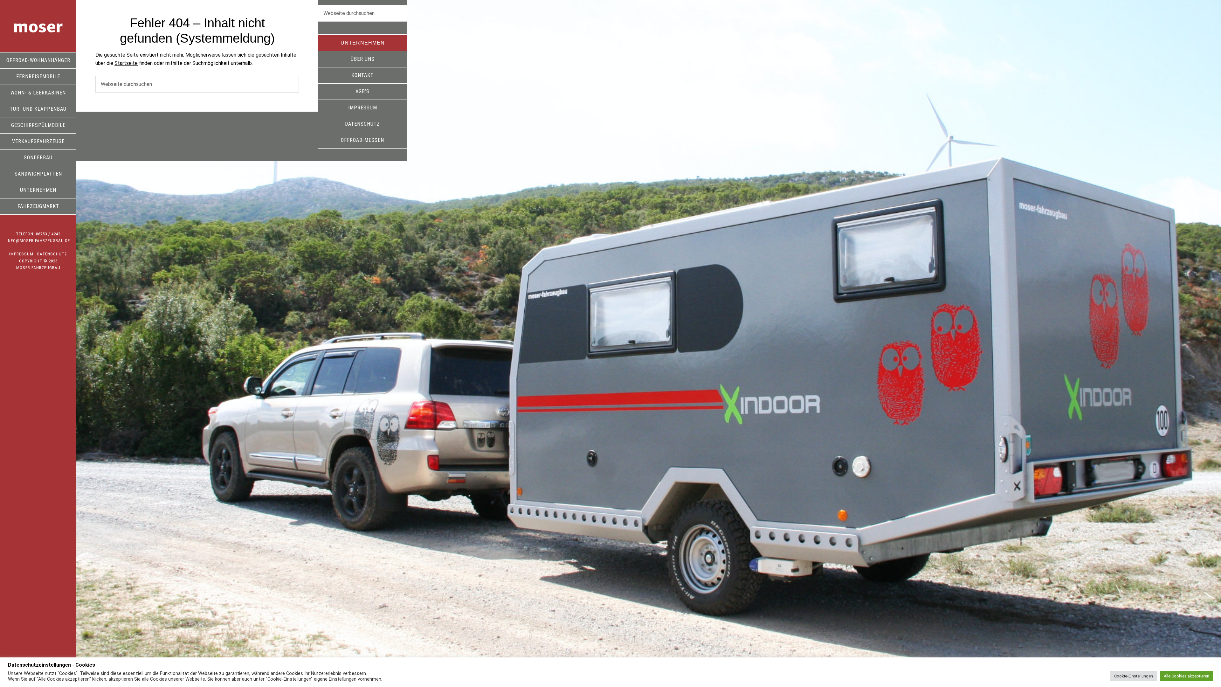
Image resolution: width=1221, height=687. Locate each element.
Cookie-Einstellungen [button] (1133, 676)
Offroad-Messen (362, 140)
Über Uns (363, 59)
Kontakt (362, 75)
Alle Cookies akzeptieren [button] (1186, 676)
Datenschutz (52, 254)
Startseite (126, 63)
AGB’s (362, 91)
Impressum (21, 254)
